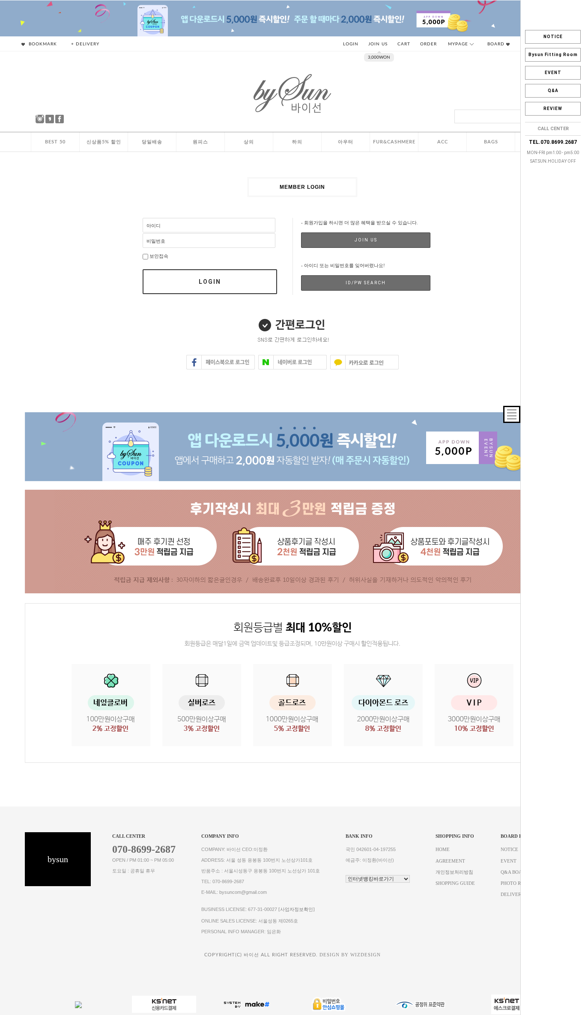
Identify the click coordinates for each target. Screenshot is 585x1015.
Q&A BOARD (514, 872)
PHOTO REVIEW (518, 883)
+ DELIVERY (85, 44)
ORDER (428, 44)
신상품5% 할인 (104, 142)
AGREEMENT (450, 861)
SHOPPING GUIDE (455, 883)
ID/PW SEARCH (366, 282)
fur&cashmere (394, 142)
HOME (443, 850)
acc (442, 142)
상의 (249, 142)
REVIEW (552, 108)
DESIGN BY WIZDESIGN (350, 954)
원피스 (200, 142)
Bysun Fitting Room (553, 54)
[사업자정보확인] (296, 910)
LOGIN (350, 44)
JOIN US (378, 44)
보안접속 (158, 256)
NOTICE (553, 36)
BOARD (496, 44)
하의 (297, 142)
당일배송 (152, 142)
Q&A (553, 90)
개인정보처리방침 (454, 872)
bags (491, 142)
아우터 (345, 142)
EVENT (553, 72)
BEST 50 (55, 142)
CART (403, 44)
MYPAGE (459, 44)
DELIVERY (512, 894)
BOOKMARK (42, 44)
